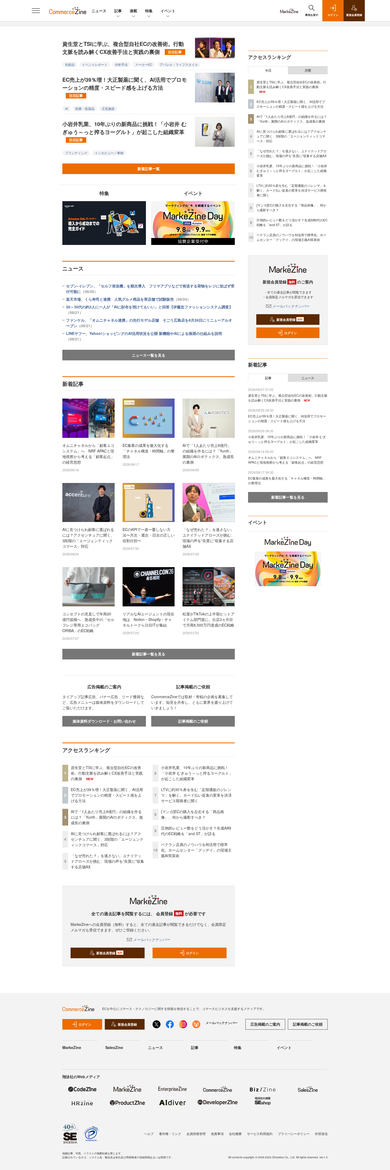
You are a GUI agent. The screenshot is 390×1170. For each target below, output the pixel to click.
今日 (268, 70)
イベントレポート (94, 64)
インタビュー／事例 (109, 152)
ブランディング (76, 152)
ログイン (192, 953)
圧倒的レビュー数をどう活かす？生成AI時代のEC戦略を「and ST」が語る (196, 830)
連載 (133, 10)
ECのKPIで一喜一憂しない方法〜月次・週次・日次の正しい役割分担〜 (149, 535)
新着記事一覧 (148, 168)
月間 (308, 70)
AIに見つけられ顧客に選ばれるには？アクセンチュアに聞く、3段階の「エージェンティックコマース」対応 (88, 538)
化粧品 (70, 64)
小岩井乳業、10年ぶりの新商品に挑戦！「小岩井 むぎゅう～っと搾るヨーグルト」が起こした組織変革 (124, 131)
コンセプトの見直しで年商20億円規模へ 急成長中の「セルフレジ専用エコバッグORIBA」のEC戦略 (88, 622)
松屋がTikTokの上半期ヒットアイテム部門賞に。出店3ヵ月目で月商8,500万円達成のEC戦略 (209, 619)
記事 (118, 10)
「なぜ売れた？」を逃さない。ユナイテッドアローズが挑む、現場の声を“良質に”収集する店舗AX (209, 538)
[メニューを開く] (35, 10)
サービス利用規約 (259, 1133)
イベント (168, 10)
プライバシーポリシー (294, 1133)
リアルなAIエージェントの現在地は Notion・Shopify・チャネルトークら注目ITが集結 (148, 619)
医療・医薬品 (84, 108)
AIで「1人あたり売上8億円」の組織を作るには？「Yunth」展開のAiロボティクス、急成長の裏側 (208, 454)
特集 (149, 10)
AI (66, 108)
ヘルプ (149, 1133)
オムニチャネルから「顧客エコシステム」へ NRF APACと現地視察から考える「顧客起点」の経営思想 (88, 454)
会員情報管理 (196, 1133)
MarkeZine (71, 1047)
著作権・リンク (170, 1133)
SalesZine (114, 1047)
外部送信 (321, 1133)
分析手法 (121, 64)
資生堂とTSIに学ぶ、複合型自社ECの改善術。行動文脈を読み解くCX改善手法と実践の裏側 (123, 47)
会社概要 (235, 1133)
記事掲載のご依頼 (193, 721)
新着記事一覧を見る (148, 654)
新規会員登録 (109, 953)
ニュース (99, 10)
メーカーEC (143, 64)
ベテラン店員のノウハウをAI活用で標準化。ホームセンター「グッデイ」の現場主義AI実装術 (196, 850)
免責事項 (217, 1133)
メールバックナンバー (151, 939)
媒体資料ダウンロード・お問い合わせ (104, 721)
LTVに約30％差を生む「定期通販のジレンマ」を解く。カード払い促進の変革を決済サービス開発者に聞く (196, 795)
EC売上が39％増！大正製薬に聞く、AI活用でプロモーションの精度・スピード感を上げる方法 (124, 87)
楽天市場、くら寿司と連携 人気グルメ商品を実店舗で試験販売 (128, 299)
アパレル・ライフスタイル (179, 64)
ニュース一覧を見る (148, 355)
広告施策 (108, 108)
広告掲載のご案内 (265, 1024)
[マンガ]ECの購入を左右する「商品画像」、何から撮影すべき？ (192, 814)
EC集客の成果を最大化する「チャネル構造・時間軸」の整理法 (149, 451)
